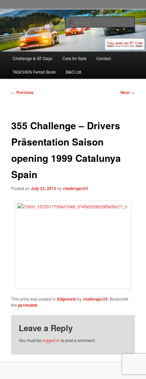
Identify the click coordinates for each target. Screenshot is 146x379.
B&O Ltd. (74, 72)
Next (128, 92)
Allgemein (66, 299)
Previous (22, 92)
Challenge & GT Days (32, 58)
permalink (27, 305)
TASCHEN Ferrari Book (34, 72)
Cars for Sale (74, 58)
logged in (51, 340)
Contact (103, 58)
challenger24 (75, 188)
